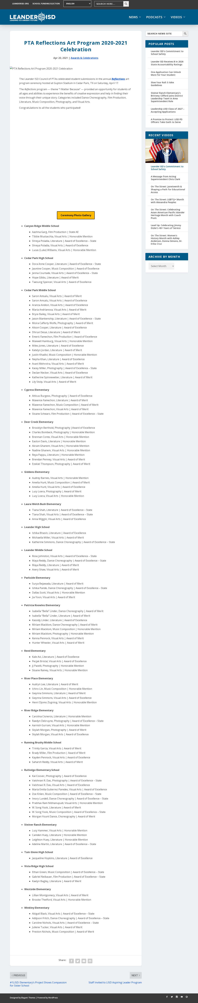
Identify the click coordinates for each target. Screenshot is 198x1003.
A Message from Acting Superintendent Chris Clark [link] (165, 178)
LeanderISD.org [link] (20, 3)
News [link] (133, 17)
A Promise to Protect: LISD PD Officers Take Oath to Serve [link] (166, 121)
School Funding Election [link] (46, 3)
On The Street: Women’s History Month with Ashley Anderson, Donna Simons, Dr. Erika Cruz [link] (166, 239)
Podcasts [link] (154, 17)
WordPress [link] (53, 997)
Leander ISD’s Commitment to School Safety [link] (167, 52)
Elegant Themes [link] (28, 997)
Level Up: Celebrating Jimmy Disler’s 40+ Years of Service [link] (166, 226)
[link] (32, 17)
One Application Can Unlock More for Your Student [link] (166, 73)
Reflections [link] (118, 79)
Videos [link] (176, 17)
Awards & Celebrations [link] (84, 58)
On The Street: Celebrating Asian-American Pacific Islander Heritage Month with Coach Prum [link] (168, 213)
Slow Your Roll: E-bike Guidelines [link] (162, 84)
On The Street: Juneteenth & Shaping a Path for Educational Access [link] (168, 189)
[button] (76, 215)
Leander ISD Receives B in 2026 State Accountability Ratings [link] (167, 63)
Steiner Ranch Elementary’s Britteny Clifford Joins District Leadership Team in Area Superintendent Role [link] (167, 97)
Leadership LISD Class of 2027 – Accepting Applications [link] (167, 110)
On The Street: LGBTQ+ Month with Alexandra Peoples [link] (167, 201)
